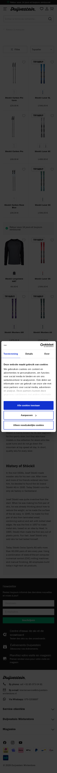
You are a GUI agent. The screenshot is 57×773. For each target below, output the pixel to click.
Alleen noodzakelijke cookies (28, 425)
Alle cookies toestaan (28, 405)
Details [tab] (29, 353)
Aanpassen (27, 415)
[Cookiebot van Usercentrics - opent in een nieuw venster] (41, 345)
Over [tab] (46, 353)
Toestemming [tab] (10, 353)
